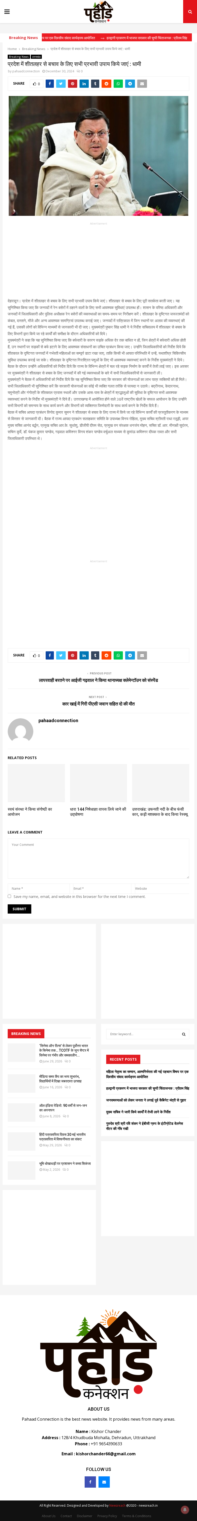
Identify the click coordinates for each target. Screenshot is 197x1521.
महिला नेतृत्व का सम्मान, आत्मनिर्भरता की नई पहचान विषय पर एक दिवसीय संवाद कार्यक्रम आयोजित (147, 1074)
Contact (66, 1516)
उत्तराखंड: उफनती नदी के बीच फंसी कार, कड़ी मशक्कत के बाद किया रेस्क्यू (160, 812)
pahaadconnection (26, 71)
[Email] (104, 1482)
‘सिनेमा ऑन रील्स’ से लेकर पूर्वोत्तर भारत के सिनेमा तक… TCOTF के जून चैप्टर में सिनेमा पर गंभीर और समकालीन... (64, 1050)
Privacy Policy (107, 1516)
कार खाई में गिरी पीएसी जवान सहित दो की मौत (98, 703)
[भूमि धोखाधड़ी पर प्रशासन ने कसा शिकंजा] (21, 1170)
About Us (48, 1516)
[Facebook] (90, 1482)
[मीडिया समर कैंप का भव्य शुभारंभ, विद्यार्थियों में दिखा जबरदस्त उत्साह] (21, 1083)
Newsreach (117, 1505)
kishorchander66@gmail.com (106, 1454)
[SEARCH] (183, 1034)
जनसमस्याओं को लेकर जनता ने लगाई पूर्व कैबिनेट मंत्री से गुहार (146, 1100)
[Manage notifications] (185, 1510)
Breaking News (19, 57)
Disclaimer (84, 1516)
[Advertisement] (98, 262)
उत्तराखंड (36, 57)
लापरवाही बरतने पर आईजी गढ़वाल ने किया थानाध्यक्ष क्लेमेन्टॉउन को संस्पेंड (98, 680)
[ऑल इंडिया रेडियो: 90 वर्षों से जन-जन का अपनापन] (21, 1112)
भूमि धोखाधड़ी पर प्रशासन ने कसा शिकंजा (65, 1163)
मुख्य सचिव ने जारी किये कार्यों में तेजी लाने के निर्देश (138, 1111)
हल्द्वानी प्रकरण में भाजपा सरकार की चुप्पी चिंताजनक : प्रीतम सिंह (147, 1088)
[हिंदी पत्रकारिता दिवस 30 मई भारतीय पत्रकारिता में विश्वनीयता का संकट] (21, 1141)
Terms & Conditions (136, 1516)
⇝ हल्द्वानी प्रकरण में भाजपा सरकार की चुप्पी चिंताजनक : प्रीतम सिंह (127, 38)
